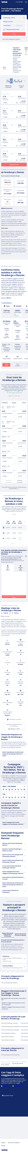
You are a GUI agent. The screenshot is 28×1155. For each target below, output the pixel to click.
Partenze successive (20, 481)
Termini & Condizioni (14, 1142)
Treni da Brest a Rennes (7, 1040)
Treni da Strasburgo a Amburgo (10, 1030)
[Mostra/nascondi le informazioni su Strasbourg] (25, 959)
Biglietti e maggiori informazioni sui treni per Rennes (13, 1008)
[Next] (24, 81)
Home (3, 1062)
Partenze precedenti (8, 481)
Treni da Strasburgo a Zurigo (9, 1023)
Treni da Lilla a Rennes (7, 1036)
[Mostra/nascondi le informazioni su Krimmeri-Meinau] (25, 967)
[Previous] (3, 522)
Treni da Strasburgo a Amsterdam (10, 1026)
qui (18, 488)
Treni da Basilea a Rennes (8, 1033)
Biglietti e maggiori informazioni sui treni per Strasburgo (13, 1003)
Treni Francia (15, 1062)
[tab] (8, 86)
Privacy (3, 1145)
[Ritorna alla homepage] (4, 2)
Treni (8, 1062)
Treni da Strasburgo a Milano (9, 983)
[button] (8, 25)
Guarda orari (7, 204)
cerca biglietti (7, 184)
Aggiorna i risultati (13, 396)
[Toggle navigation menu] (26, 2)
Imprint (3, 1142)
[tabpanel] (14, 585)
